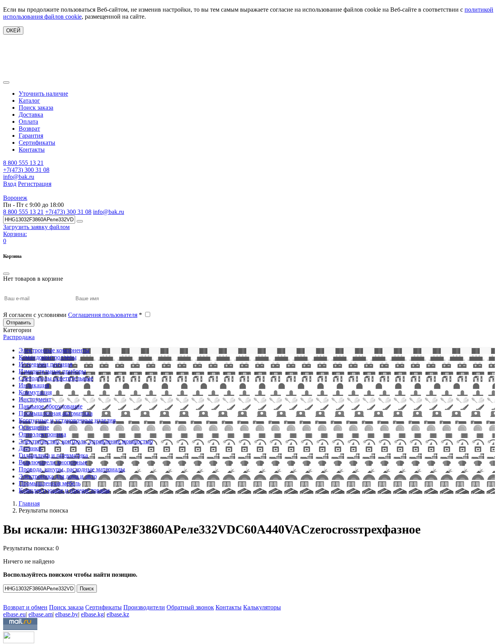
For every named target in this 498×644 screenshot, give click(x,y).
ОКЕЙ (13, 30)
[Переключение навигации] (6, 82)
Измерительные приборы (52, 371)
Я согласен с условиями (72, 315)
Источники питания (45, 364)
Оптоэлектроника (42, 434)
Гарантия (31, 135)
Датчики (30, 448)
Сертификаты (37, 142)
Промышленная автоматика (56, 413)
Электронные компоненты (54, 350)
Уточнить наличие (43, 93)
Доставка (31, 114)
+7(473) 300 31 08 (26, 169)
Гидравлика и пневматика (53, 455)
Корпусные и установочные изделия (67, 420)
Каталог (29, 100)
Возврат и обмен (25, 607)
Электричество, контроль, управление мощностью (86, 441)
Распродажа (19, 337)
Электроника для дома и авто (58, 476)
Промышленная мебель (50, 483)
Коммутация (35, 392)
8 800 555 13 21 (23, 162)
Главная (29, 503)
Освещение (34, 427)
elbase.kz (118, 614)
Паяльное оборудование (50, 406)
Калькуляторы (262, 607)
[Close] (6, 274)
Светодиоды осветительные (56, 378)
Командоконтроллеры (48, 357)
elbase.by (66, 614)
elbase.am (40, 614)
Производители (144, 607)
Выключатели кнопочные (53, 462)
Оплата (28, 121)
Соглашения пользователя (102, 315)
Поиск (87, 589)
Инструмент (35, 399)
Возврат (29, 128)
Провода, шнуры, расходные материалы (72, 469)
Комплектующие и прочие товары (64, 490)
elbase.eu (14, 614)
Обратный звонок (190, 607)
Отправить (18, 323)
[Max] (8, 596)
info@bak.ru (18, 176)
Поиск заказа (36, 107)
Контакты (32, 149)
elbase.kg (92, 614)
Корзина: (15, 234)
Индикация (34, 385)
